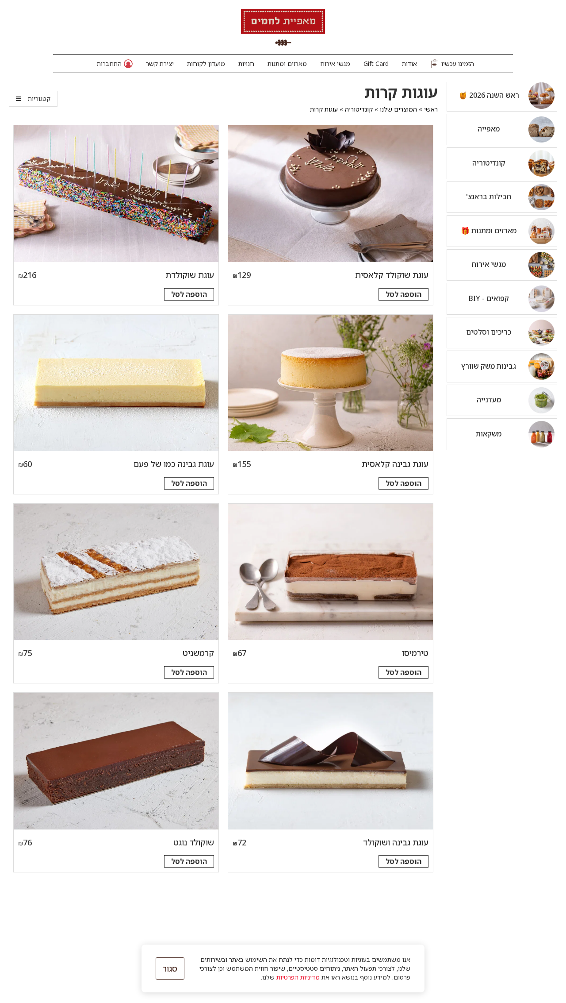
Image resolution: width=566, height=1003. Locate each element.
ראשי (431, 109)
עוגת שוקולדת (189, 275)
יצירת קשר (160, 63)
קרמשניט (198, 653)
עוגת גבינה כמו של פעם (174, 464)
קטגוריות (39, 98)
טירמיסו (415, 653)
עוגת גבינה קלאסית (395, 464)
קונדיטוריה (359, 109)
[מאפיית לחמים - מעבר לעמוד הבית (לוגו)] (283, 27)
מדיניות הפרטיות (298, 977)
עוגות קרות (324, 109)
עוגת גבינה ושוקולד (395, 842)
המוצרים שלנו (398, 109)
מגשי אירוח (335, 63)
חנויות (246, 63)
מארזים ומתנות (287, 63)
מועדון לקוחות (206, 63)
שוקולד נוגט (193, 842)
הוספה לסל (403, 294)
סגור (170, 968)
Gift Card (376, 63)
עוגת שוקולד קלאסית (391, 275)
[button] (114, 64)
